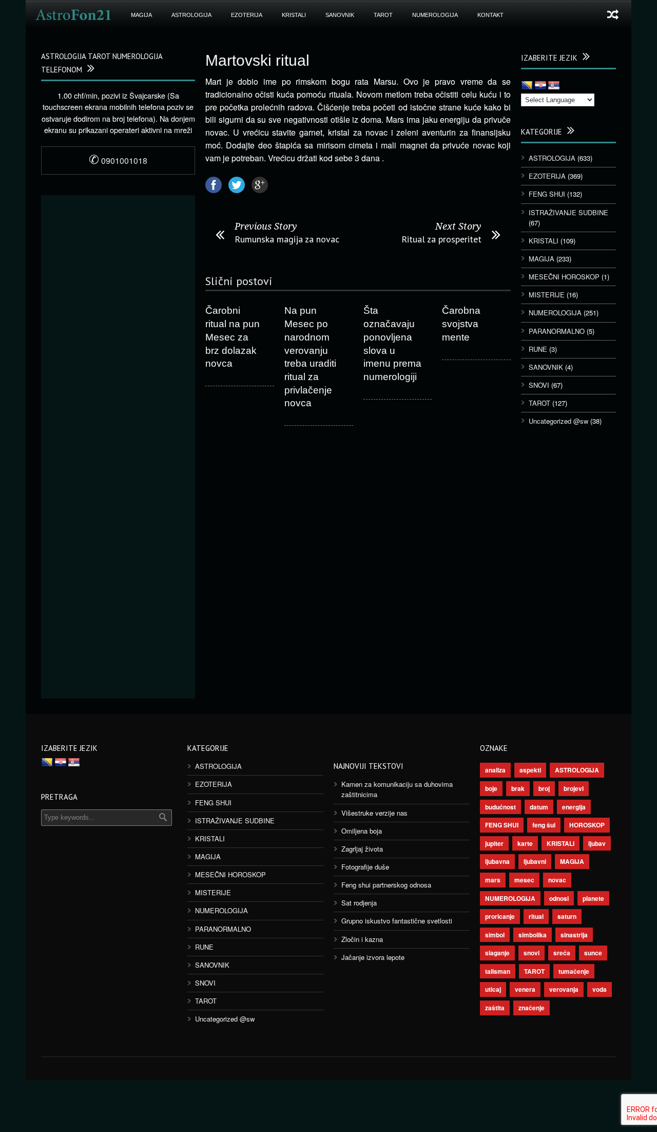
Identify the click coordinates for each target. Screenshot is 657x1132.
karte (525, 843)
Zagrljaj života (362, 849)
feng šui (543, 824)
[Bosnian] (527, 86)
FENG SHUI (547, 194)
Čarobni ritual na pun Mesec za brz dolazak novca (232, 337)
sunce (593, 952)
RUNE (538, 349)
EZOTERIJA (246, 15)
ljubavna (497, 861)
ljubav (597, 843)
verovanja (563, 989)
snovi (531, 952)
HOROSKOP (587, 824)
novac (557, 879)
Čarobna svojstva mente (461, 323)
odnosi (559, 898)
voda (599, 989)
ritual (536, 916)
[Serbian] (554, 86)
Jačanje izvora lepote (372, 957)
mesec (524, 879)
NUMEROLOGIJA (435, 15)
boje (491, 788)
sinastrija (574, 934)
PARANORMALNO (557, 331)
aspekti (530, 770)
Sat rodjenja (359, 903)
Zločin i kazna (362, 939)
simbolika (532, 934)
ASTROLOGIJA (191, 15)
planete (593, 898)
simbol (495, 934)
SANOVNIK (339, 15)
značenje (531, 1007)
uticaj (493, 989)
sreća (561, 952)
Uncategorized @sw (558, 421)
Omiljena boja (361, 831)
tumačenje (573, 971)
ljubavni (535, 861)
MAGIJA (141, 15)
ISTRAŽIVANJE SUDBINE (568, 212)
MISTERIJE (547, 294)
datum (539, 807)
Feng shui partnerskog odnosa (386, 885)
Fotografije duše (365, 867)
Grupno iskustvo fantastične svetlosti (396, 921)
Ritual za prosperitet (441, 239)
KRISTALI (294, 15)
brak (518, 788)
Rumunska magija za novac (287, 239)
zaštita (495, 1007)
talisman (497, 971)
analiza (495, 770)
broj (544, 788)
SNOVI (539, 385)
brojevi (574, 788)
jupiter (494, 843)
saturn (566, 916)
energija (574, 807)
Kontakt (490, 15)
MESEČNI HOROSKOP (564, 276)
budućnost (500, 807)
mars (492, 879)
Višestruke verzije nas (374, 813)
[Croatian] (540, 86)
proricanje (500, 916)
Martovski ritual (257, 60)
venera (525, 989)
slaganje (497, 952)
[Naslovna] (73, 15)
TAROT (383, 15)
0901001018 (118, 160)
